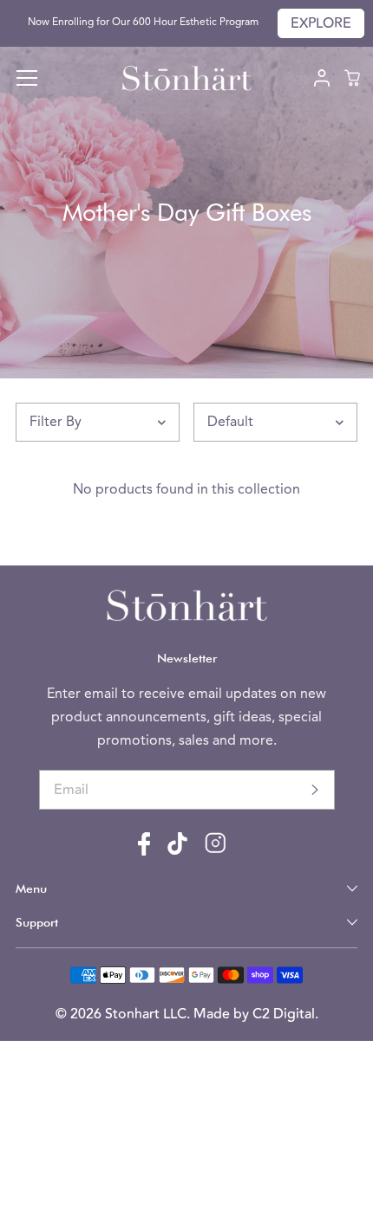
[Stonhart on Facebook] (144, 852)
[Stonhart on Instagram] (215, 849)
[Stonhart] (186, 79)
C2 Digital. (285, 1014)
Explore (321, 23)
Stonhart (134, 1014)
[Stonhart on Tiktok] (177, 851)
